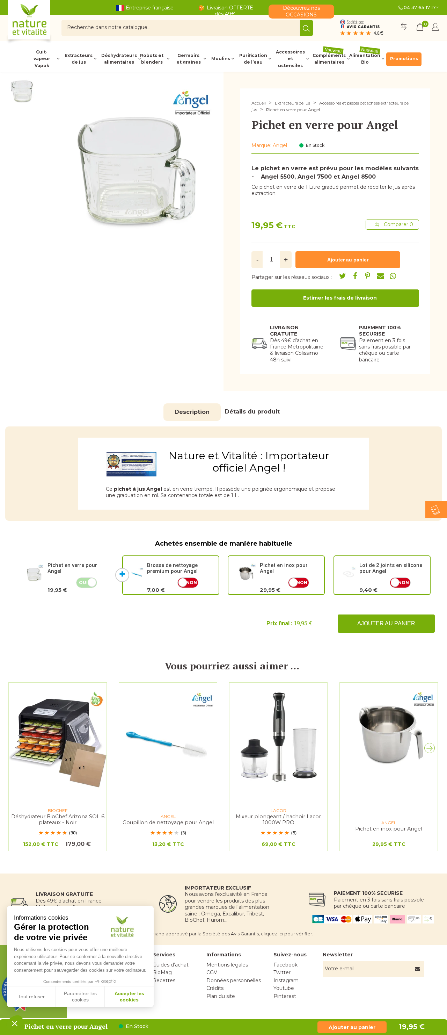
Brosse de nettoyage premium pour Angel (172, 568)
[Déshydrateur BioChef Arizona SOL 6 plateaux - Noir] (58, 739)
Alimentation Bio (364, 58)
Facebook (285, 965)
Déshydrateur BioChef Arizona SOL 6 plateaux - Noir (57, 819)
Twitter (282, 972)
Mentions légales (227, 965)
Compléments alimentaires (329, 58)
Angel (280, 145)
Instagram (286, 980)
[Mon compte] (435, 28)
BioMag (162, 972)
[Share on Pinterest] (367, 276)
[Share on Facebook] (355, 276)
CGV (211, 972)
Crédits (215, 988)
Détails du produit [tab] (252, 411)
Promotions (404, 58)
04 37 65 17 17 (419, 7)
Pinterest (284, 996)
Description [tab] (192, 412)
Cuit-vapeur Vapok (42, 58)
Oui (83, 582)
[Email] (380, 276)
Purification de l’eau (253, 59)
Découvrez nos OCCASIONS (301, 11)
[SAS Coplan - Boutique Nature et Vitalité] (43, 22)
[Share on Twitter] (342, 276)
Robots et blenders (151, 59)
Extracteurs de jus (79, 59)
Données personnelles (233, 980)
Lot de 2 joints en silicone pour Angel (390, 568)
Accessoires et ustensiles (290, 58)
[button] (431, 750)
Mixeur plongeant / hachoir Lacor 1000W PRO (278, 819)
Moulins (220, 58)
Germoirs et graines (188, 59)
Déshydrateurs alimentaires (118, 59)
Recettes (164, 980)
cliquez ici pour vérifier (286, 933)
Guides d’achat (171, 965)
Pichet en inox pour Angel (284, 568)
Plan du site (220, 996)
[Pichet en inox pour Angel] (389, 739)
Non (191, 582)
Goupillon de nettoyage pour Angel (168, 823)
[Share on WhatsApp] (393, 276)
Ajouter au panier (386, 623)
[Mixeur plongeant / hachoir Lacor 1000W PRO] (278, 739)
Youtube (283, 988)
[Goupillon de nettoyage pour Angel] (168, 739)
